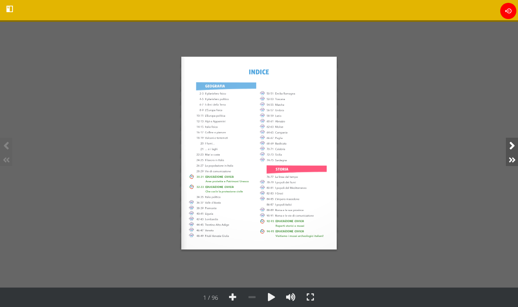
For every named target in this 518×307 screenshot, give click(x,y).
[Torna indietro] (508, 11)
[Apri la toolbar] (10, 9)
